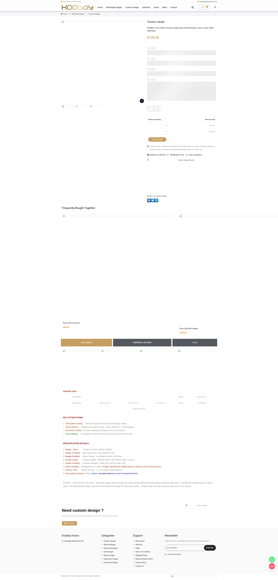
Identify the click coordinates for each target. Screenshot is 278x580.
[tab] (86, 342)
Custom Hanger (132, 7)
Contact (173, 7)
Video (164, 7)
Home (100, 7)
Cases (156, 7)
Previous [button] (66, 62)
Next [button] (141, 62)
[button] (192, 7)
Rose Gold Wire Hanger (189, 328)
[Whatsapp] (272, 559)
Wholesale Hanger (114, 7)
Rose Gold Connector (71, 323)
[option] (103, 62)
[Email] (272, 566)
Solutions (146, 7)
